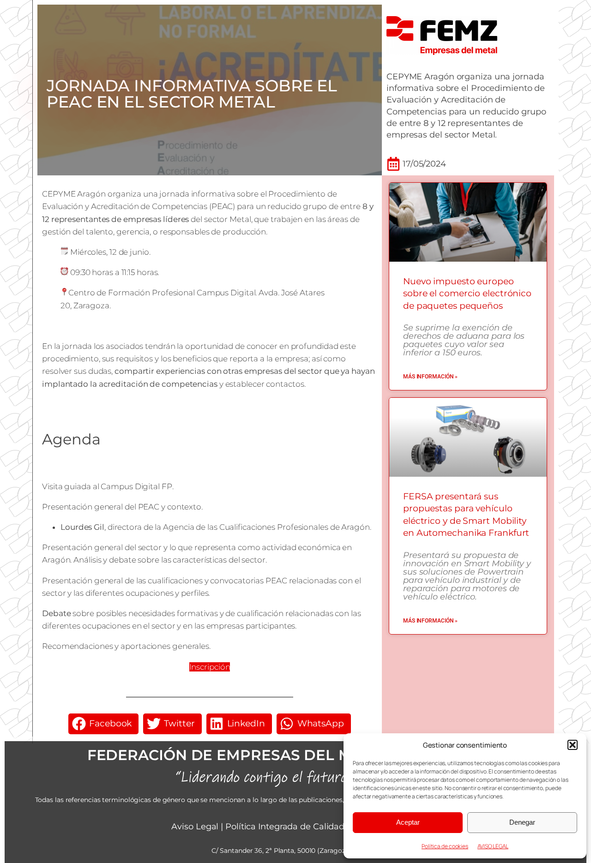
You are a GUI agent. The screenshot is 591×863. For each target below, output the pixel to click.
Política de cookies (445, 846)
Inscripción (209, 666)
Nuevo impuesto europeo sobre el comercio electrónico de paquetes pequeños (467, 293)
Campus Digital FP (136, 486)
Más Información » (430, 376)
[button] (572, 744)
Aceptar (408, 822)
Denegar (522, 822)
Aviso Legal (194, 826)
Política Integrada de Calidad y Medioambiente (322, 826)
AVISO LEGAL (492, 846)
